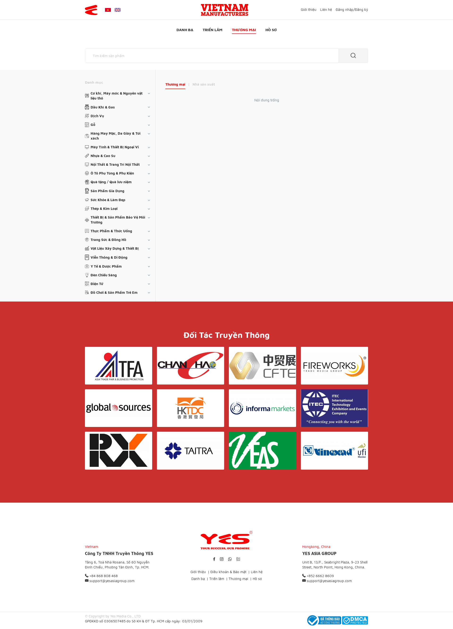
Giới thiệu (308, 10)
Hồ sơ (271, 30)
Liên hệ (326, 10)
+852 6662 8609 (320, 576)
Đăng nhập (344, 10)
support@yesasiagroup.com (111, 581)
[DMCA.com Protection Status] (355, 620)
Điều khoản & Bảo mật (228, 572)
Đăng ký (361, 10)
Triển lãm (212, 30)
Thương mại (244, 30)
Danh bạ (184, 30)
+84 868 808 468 (103, 576)
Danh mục (94, 82)
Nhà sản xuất (204, 84)
